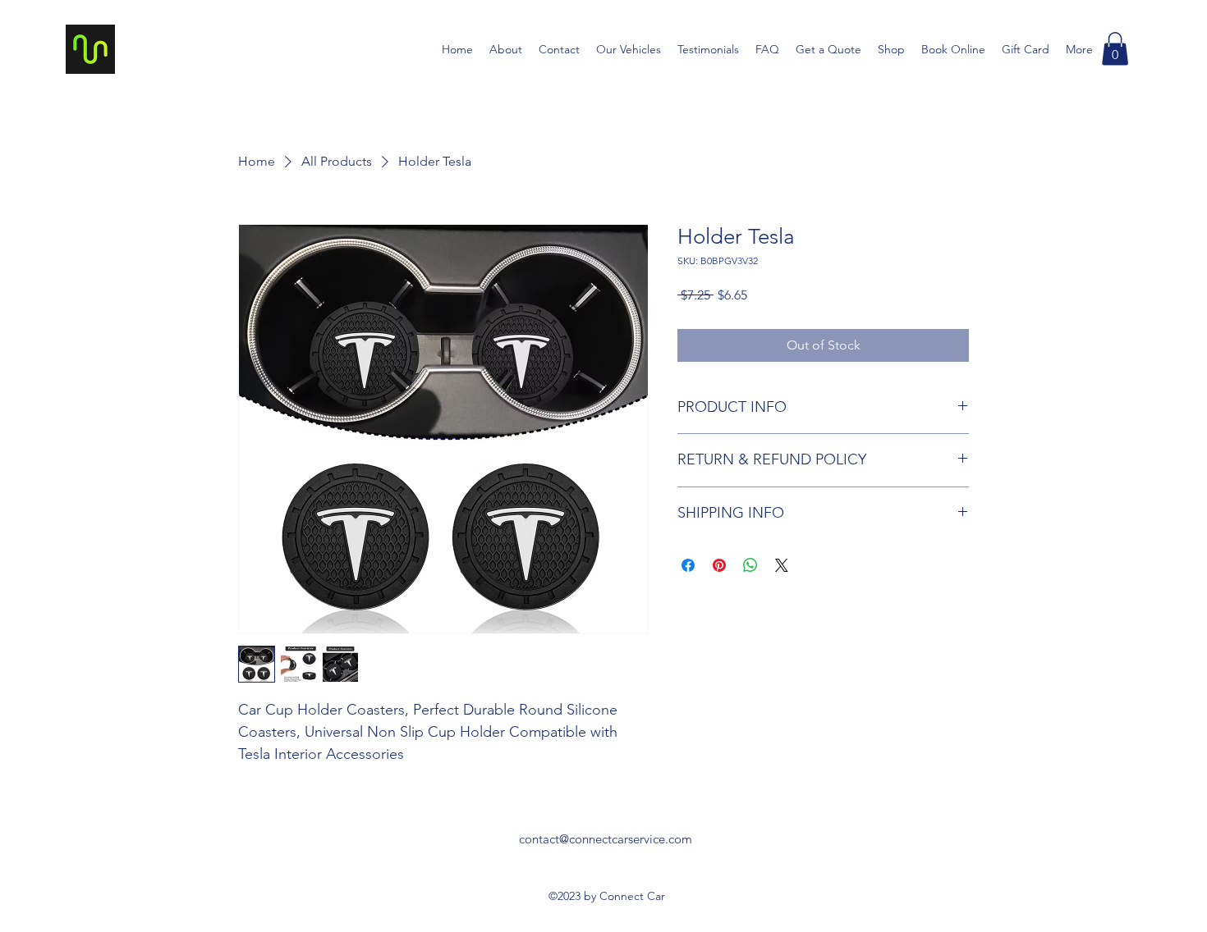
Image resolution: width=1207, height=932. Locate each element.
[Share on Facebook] (688, 565)
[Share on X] (782, 565)
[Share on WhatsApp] (750, 565)
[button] (1115, 49)
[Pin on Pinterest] (719, 565)
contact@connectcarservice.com (605, 839)
